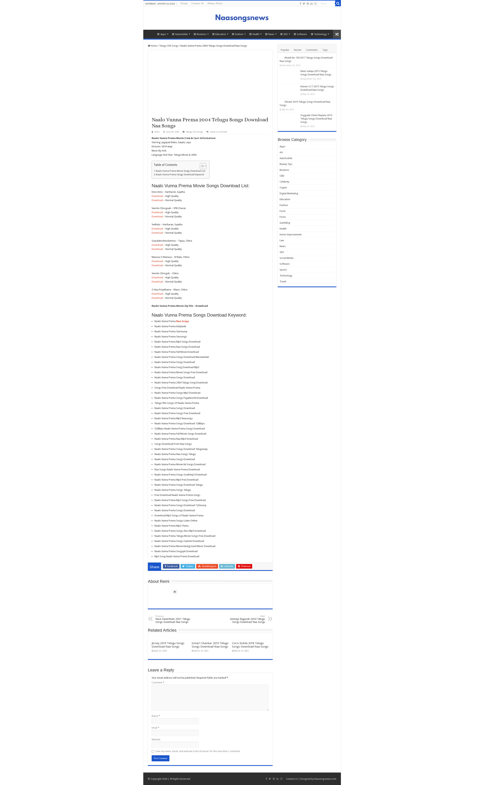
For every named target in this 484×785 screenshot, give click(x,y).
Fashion (239, 34)
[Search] (338, 3)
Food (282, 211)
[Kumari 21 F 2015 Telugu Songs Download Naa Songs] (289, 91)
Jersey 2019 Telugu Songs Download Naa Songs (168, 644)
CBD (282, 175)
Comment (158, 682)
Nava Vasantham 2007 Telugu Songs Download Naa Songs (172, 619)
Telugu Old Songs (168, 45)
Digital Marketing (289, 193)
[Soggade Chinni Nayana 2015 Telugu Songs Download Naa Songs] (289, 120)
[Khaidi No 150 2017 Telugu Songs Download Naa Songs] (281, 57)
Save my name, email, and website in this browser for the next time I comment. (197, 751)
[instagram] (315, 3)
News (271, 34)
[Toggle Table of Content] (201, 166)
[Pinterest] (307, 3)
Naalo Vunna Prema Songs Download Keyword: (180, 174)
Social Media (286, 258)
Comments (312, 49)
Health (255, 34)
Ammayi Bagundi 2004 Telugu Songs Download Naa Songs (247, 619)
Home (184, 3)
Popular (285, 49)
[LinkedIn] (311, 3)
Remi (157, 132)
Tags (325, 49)
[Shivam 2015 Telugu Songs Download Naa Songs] (281, 101)
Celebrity (284, 181)
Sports (283, 269)
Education (220, 34)
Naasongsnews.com (325, 778)
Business (201, 34)
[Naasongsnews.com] (242, 17)
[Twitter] (304, 3)
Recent (297, 49)
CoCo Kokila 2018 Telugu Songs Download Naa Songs (250, 644)
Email (155, 727)
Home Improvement (291, 234)
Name (156, 716)
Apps (163, 34)
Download (157, 196)
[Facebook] (300, 3)
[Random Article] (337, 34)
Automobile (181, 34)
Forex (283, 216)
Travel (283, 281)
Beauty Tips (286, 164)
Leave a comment (218, 132)
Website (156, 739)
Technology (320, 34)
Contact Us (197, 3)
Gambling (285, 222)
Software (302, 34)
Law (282, 240)
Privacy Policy (215, 3)
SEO (285, 34)
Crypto (283, 187)
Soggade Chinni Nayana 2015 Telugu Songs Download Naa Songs (316, 118)
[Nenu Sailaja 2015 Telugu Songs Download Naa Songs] (289, 75)
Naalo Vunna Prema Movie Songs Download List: (181, 171)
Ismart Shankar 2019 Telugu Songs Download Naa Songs (210, 644)
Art (281, 152)
